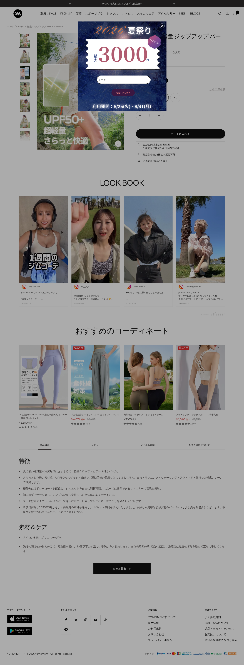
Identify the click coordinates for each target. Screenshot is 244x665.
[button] (162, 26)
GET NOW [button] (123, 92)
